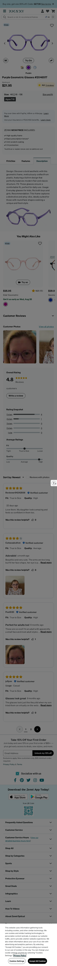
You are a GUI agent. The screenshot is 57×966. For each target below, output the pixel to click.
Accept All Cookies (37, 961)
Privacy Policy (20, 955)
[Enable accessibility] (54, 483)
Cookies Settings (17, 961)
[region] (28, 945)
